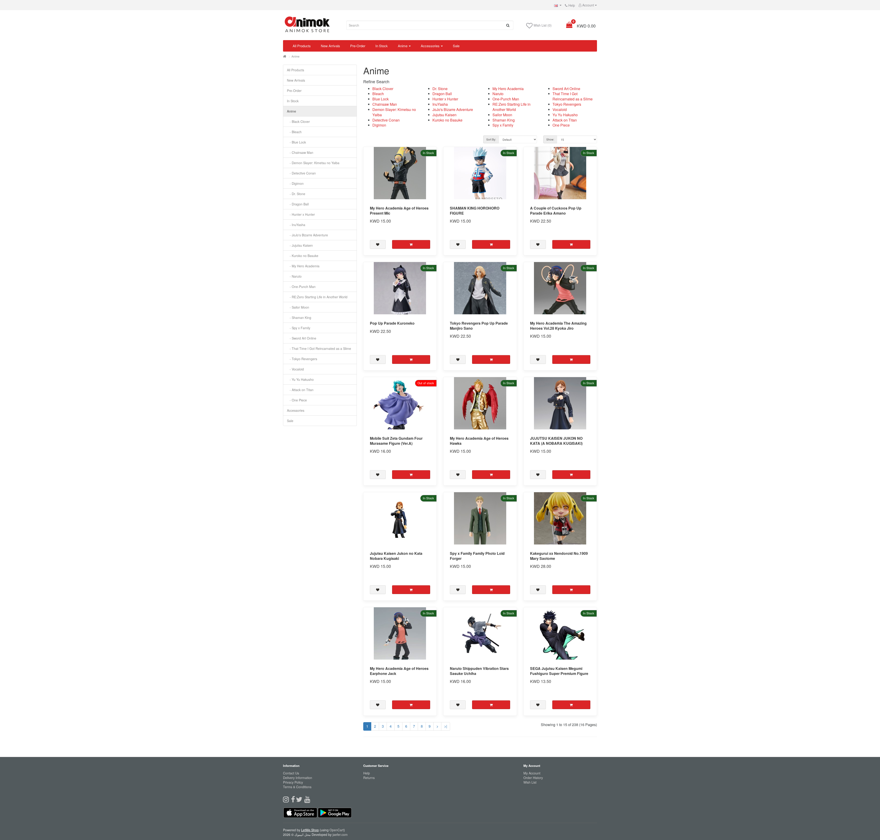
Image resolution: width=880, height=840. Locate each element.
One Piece (561, 125)
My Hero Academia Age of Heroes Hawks (479, 441)
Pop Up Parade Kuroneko (392, 323)
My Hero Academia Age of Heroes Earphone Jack (399, 671)
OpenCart (337, 830)
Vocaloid (560, 109)
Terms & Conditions (297, 787)
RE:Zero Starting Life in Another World (511, 107)
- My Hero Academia (303, 266)
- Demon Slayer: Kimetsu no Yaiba (313, 162)
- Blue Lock (296, 142)
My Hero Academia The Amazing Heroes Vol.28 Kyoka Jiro (558, 326)
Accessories (430, 45)
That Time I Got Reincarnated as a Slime (573, 96)
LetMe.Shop (310, 830)
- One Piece (297, 400)
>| (445, 726)
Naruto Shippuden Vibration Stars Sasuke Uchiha (479, 671)
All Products (302, 45)
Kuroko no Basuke (447, 120)
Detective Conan (386, 120)
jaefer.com (340, 834)
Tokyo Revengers (567, 104)
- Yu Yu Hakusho (300, 379)
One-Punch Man (505, 99)
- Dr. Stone (296, 193)
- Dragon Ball (298, 204)
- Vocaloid (295, 369)
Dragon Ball (442, 93)
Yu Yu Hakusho (565, 114)
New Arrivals (330, 45)
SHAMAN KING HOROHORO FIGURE (474, 211)
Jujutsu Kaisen (444, 114)
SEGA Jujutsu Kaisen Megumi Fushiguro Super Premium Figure (559, 671)
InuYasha (440, 104)
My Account (531, 773)
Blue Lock (380, 99)
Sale (456, 45)
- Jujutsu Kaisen (300, 245)
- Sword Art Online (301, 338)
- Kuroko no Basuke (302, 255)
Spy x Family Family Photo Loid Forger (477, 556)
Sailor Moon (502, 114)
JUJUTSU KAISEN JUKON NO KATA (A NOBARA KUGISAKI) (556, 441)
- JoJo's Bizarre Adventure (307, 235)
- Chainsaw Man (300, 152)
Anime (402, 45)
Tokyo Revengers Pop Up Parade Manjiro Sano (479, 326)
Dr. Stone (440, 88)
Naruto (497, 93)
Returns (369, 777)
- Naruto (294, 276)
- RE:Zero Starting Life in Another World (317, 297)
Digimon (379, 125)
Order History (533, 777)
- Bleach (294, 132)
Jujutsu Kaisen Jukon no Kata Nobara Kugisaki (396, 556)
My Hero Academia (508, 88)
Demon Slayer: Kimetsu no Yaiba (394, 112)
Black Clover (382, 88)
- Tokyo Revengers (302, 358)
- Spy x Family (298, 328)
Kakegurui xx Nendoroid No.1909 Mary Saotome (559, 556)
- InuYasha (296, 224)
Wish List (529, 782)
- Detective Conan (301, 173)
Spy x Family (502, 125)
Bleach (378, 93)
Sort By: (491, 139)
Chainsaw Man (384, 104)
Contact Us (291, 773)
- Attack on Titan (300, 389)
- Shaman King (299, 317)
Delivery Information (297, 777)
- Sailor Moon (298, 307)
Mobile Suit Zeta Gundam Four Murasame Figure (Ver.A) (396, 441)
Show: (550, 139)
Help (571, 5)
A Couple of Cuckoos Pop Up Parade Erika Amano (555, 211)
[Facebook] (293, 800)
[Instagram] (287, 800)
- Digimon (295, 183)
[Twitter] (300, 800)
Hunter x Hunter (445, 99)
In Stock (381, 45)
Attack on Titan (565, 120)
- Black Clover (298, 121)
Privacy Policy (293, 782)
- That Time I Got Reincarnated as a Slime (319, 348)
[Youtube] (307, 800)
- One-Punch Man (301, 286)
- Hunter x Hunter (301, 214)
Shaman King (503, 120)
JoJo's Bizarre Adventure (452, 109)
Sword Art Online (566, 88)
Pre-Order (357, 45)
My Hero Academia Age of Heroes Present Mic (399, 211)
